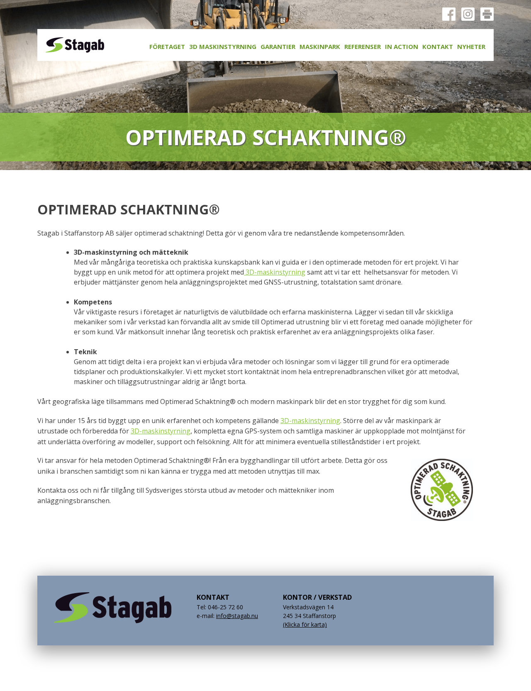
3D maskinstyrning (222, 46)
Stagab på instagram (468, 14)
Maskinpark (320, 46)
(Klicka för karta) (305, 624)
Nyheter (471, 46)
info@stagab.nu (237, 616)
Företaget (167, 46)
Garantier (278, 46)
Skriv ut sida (487, 14)
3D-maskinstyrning (274, 272)
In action (401, 46)
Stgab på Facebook (448, 14)
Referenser (362, 46)
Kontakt (437, 46)
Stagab (75, 45)
